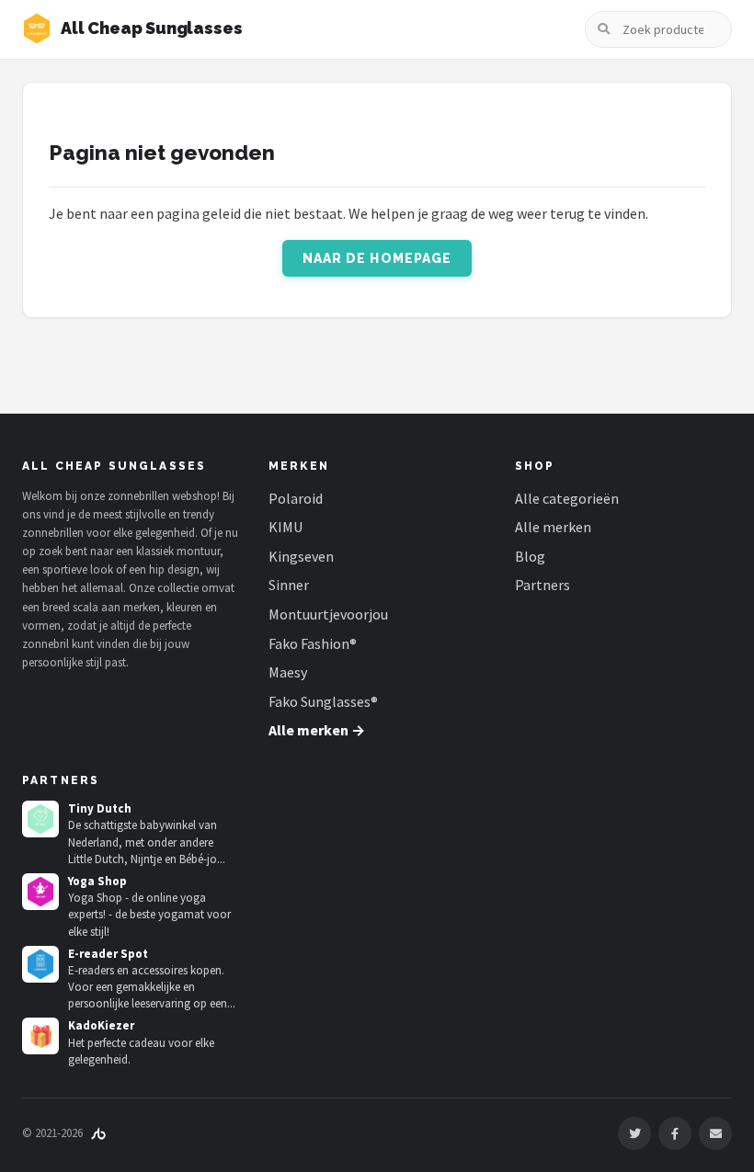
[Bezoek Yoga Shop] (40, 891)
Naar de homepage (377, 258)
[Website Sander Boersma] (98, 1133)
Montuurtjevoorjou (328, 614)
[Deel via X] (634, 1133)
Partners (542, 584)
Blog (530, 556)
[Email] (715, 1133)
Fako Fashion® (312, 643)
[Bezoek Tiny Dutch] (40, 819)
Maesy (287, 672)
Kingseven (301, 556)
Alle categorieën (567, 498)
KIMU (285, 527)
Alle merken (553, 527)
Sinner (288, 584)
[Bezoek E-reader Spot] (40, 964)
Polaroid (295, 498)
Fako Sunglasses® (323, 701)
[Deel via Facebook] (674, 1133)
